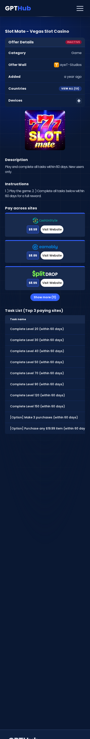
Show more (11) (45, 297)
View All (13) (70, 88)
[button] (80, 8)
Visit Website (52, 229)
